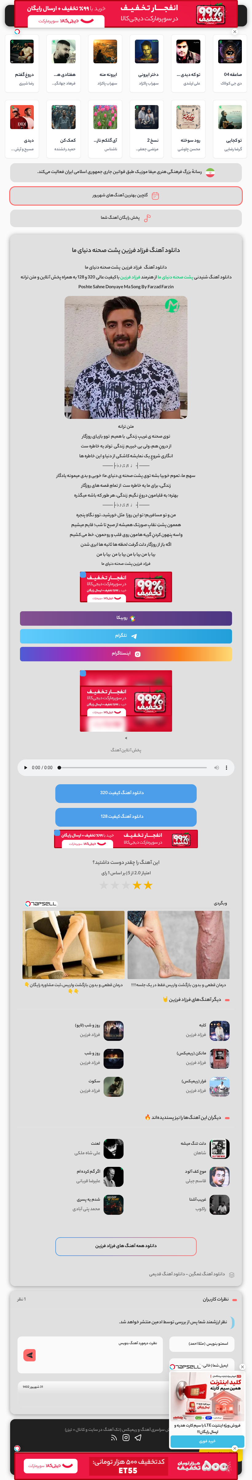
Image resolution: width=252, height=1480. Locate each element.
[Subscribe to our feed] (114, 1439)
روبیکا (122, 618)
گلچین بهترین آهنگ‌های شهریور (120, 195)
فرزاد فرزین (132, 268)
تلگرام (121, 636)
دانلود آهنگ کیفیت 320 (122, 793)
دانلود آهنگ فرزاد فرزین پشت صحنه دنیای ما (126, 251)
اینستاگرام (121, 654)
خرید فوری (207, 1441)
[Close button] (242, 1367)
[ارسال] (29, 1355)
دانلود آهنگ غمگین (207, 1274)
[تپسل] (17, 32)
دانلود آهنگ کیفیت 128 (122, 817)
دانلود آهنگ (155, 268)
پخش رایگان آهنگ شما (120, 218)
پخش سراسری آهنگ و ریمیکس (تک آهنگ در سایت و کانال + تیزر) (120, 1430)
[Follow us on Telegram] (138, 1439)
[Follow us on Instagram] (126, 1439)
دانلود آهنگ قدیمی (167, 1274)
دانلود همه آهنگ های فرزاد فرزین (126, 1246)
